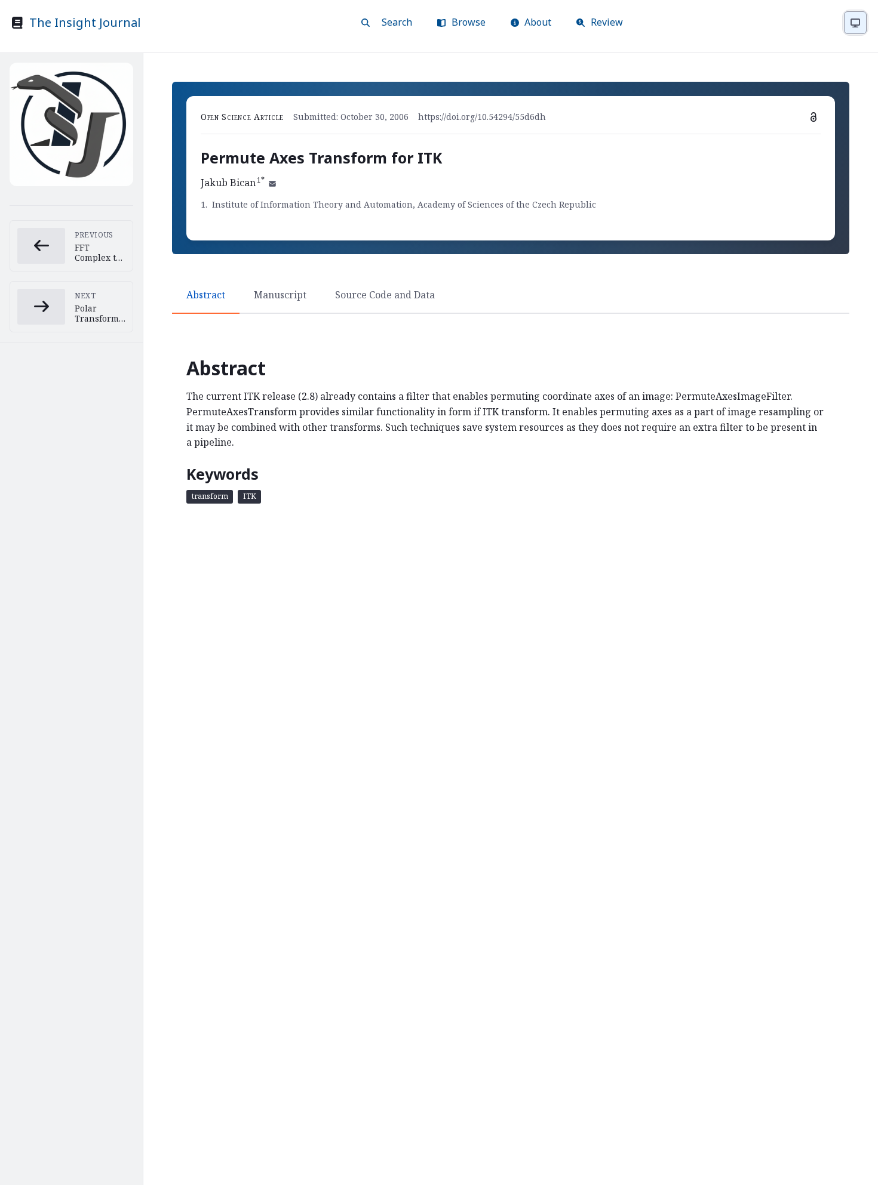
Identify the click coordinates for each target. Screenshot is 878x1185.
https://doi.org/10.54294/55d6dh (482, 116)
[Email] (272, 182)
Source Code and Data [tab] (385, 294)
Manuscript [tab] (280, 294)
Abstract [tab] (205, 294)
